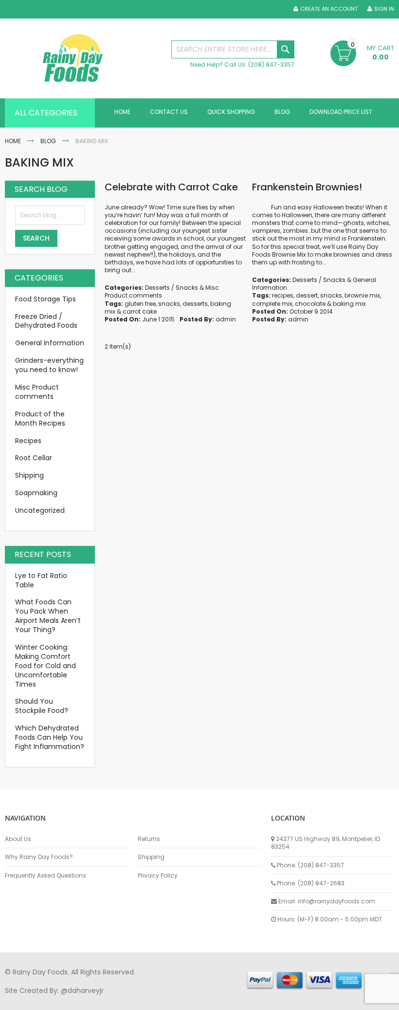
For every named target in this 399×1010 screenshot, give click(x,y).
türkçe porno (124, 1000)
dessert (307, 295)
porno (15, 1000)
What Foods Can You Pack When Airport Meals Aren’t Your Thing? (48, 616)
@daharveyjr (82, 990)
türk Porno (224, 1000)
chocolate (310, 303)
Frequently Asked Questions (45, 875)
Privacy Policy (158, 875)
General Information (49, 343)
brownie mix (362, 295)
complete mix (272, 303)
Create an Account (329, 9)
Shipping (29, 475)
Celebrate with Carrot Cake (171, 187)
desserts (195, 303)
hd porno (163, 1000)
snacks (169, 303)
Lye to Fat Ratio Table (41, 580)
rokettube (362, 1000)
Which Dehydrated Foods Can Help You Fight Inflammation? (49, 737)
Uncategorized (40, 510)
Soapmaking (36, 493)
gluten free (140, 303)
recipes (282, 295)
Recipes (28, 441)
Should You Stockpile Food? (41, 705)
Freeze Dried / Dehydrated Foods (46, 321)
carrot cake (140, 311)
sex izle (193, 1000)
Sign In (384, 9)
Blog (48, 141)
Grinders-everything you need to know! (49, 364)
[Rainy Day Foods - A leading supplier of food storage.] (83, 58)
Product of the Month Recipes (40, 418)
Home (13, 141)
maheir (88, 1000)
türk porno (325, 1000)
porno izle (58, 1000)
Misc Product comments (162, 291)
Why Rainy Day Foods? (39, 857)
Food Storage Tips (45, 299)
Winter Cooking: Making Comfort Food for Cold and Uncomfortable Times (45, 665)
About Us (18, 839)
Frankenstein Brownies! (307, 187)
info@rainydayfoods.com (336, 901)
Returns (149, 839)
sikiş (33, 1000)
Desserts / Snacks (171, 287)
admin (226, 319)
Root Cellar (33, 458)
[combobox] (233, 49)
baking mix (349, 303)
